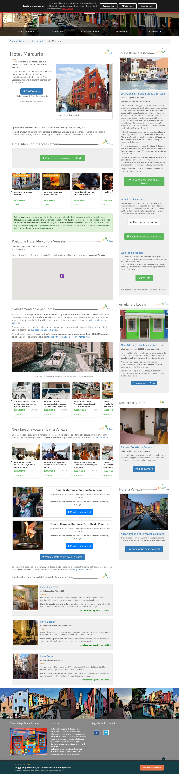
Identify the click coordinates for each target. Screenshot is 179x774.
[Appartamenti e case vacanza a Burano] (144, 512)
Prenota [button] (145, 278)
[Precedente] (11, 191)
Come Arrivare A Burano (70, 222)
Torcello (18, 222)
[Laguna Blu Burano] (144, 425)
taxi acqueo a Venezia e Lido (44, 330)
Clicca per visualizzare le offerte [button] (63, 158)
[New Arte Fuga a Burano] (144, 325)
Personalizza (108, 6)
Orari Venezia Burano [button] (145, 222)
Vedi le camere (144, 468)
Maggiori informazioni (80, 512)
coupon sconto (140, 383)
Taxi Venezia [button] (33, 91)
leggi (153, 383)
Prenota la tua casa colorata (144, 549)
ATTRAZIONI (57, 31)
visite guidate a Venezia (81, 569)
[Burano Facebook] (96, 732)
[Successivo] (112, 191)
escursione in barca (98, 437)
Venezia (24, 217)
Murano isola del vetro (35, 222)
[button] (62, 276)
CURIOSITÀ (120, 31)
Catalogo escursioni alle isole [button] (145, 181)
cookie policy (67, 8)
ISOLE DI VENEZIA (25, 31)
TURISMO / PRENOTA (88, 31)
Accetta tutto (147, 6)
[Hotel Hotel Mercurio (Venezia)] (84, 88)
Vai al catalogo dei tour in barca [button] (63, 557)
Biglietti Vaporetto (152, 767)
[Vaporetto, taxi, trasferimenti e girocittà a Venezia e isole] (62, 357)
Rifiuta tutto (128, 6)
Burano (71, 219)
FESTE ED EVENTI (153, 31)
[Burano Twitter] (106, 732)
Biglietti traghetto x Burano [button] (145, 236)
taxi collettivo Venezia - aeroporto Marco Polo (68, 336)
